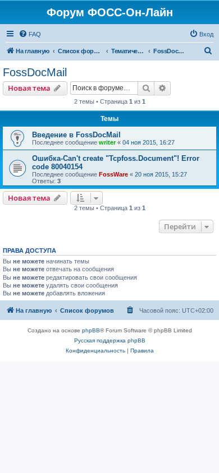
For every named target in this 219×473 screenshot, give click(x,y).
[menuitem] (30, 34)
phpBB (91, 330)
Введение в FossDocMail (76, 135)
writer (107, 142)
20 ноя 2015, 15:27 (161, 174)
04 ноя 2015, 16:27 (148, 142)
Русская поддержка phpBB (109, 340)
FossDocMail (35, 72)
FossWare (113, 174)
